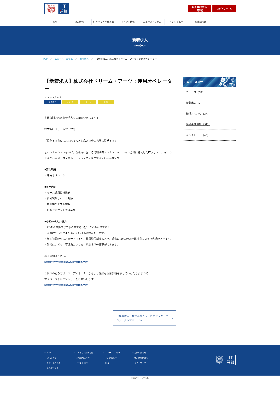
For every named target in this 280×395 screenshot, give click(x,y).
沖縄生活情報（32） (198, 124)
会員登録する (52, 368)
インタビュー (176, 21)
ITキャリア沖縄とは (103, 21)
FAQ (107, 363)
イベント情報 (128, 21)
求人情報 (79, 21)
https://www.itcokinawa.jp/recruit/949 (66, 261)
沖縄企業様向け (83, 358)
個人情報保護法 (141, 358)
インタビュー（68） (198, 135)
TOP (54, 21)
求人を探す (52, 358)
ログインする (224, 8)
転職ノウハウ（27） (198, 113)
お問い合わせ (140, 353)
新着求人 (84, 58)
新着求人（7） (194, 102)
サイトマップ (140, 363)
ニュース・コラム (152, 21)
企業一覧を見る (53, 363)
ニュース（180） (196, 91)
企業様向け (200, 21)
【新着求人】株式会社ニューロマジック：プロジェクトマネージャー (142, 318)
